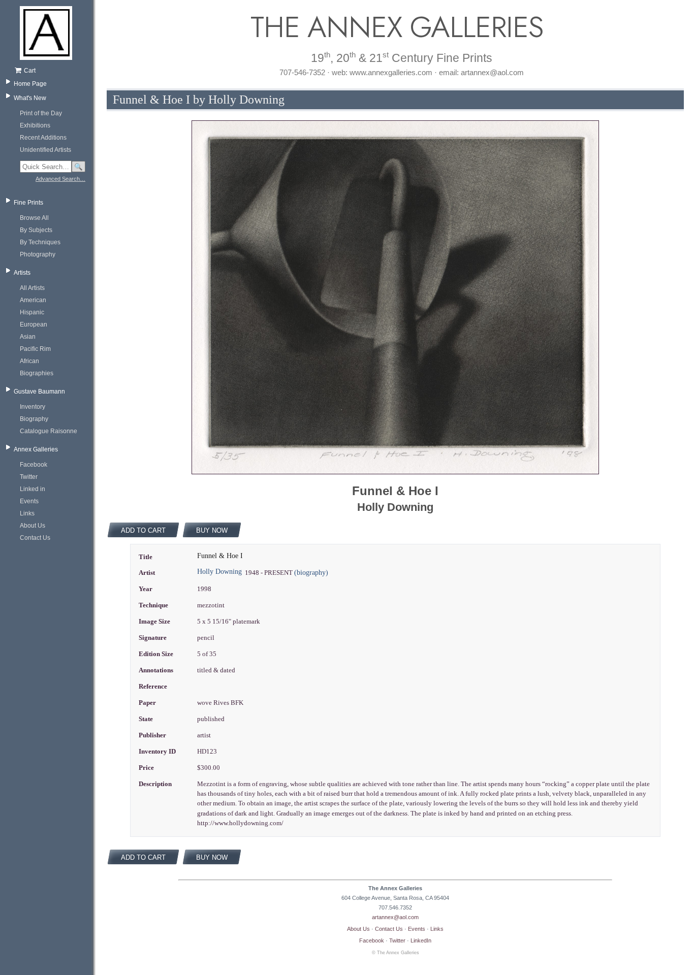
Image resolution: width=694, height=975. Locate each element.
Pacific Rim (35, 348)
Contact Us (35, 537)
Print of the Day (41, 113)
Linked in (32, 489)
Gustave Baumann (39, 391)
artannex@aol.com (395, 917)
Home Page (30, 83)
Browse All (34, 217)
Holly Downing (219, 571)
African (29, 361)
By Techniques (40, 242)
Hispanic (32, 312)
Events (29, 501)
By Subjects (36, 230)
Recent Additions (43, 137)
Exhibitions (35, 125)
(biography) (311, 572)
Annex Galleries (36, 449)
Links (27, 513)
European (33, 324)
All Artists (32, 287)
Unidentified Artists (45, 149)
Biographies (36, 373)
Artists (22, 272)
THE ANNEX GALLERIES (395, 27)
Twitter (29, 476)
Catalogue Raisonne (48, 431)
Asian (28, 336)
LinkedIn (421, 940)
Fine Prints (28, 202)
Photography (37, 254)
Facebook (33, 464)
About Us (32, 525)
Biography (34, 418)
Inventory (32, 406)
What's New (30, 98)
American (33, 300)
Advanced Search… (60, 179)
